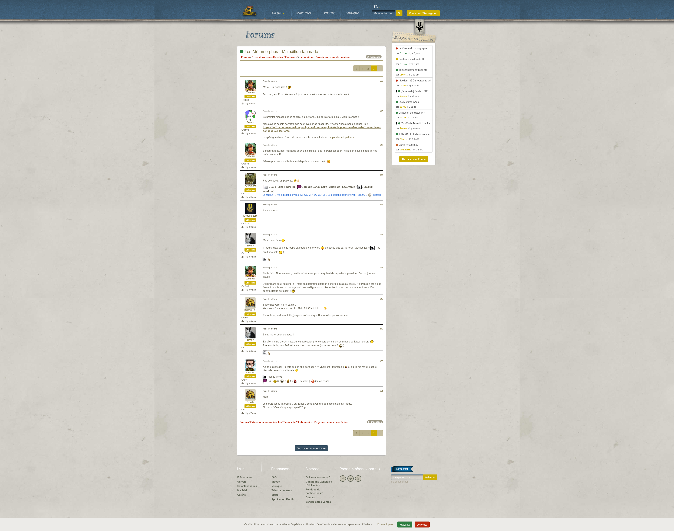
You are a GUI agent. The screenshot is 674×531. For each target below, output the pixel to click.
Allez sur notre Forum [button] (414, 159)
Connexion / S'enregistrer (423, 13)
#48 (381, 298)
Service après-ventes (318, 501)
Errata (275, 494)
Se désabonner (399, 481)
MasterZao (250, 186)
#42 (381, 111)
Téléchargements (282, 490)
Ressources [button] (304, 13)
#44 (381, 174)
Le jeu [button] (277, 13)
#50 (381, 361)
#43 (381, 144)
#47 (381, 267)
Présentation (245, 477)
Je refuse (422, 524)
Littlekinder (250, 216)
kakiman (250, 372)
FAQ (274, 477)
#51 (381, 390)
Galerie (241, 494)
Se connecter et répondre (311, 448)
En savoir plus (385, 524)
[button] (377, 7)
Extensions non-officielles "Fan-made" (275, 57)
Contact (310, 497)
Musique (277, 486)
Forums (329, 13)
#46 (381, 234)
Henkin (250, 402)
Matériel (242, 490)
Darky (250, 246)
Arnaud (250, 122)
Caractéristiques (247, 486)
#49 (381, 328)
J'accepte (404, 524)
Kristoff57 (250, 310)
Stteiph (250, 92)
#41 (381, 81)
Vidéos (276, 481)
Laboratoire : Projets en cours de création (325, 57)
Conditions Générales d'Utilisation (319, 483)
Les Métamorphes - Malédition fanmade (280, 51)
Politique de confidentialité (314, 491)
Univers (241, 481)
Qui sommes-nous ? (318, 477)
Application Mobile (283, 499)
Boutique (352, 13)
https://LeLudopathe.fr (341, 137)
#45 (381, 204)
